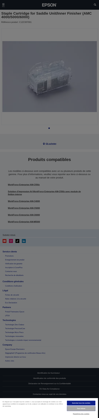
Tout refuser (81, 408)
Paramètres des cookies (81, 414)
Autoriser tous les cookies (81, 403)
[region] (49, 408)
